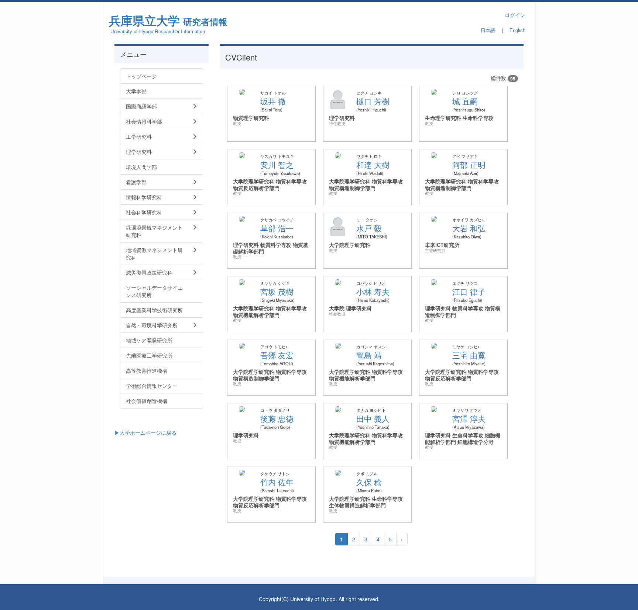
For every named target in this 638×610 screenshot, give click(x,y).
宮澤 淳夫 (469, 418)
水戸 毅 (369, 228)
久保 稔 (369, 481)
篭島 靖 (369, 355)
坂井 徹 (273, 101)
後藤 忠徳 (277, 418)
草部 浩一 (277, 228)
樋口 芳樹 (373, 101)
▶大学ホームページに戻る (145, 432)
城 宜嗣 (465, 101)
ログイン (515, 14)
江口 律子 (469, 291)
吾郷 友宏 (277, 355)
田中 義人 (373, 418)
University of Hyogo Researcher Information (157, 31)
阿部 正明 (469, 164)
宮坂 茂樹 (277, 291)
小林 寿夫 (373, 291)
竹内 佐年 (277, 481)
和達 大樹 (373, 164)
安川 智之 (277, 164)
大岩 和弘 (469, 228)
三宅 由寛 (469, 355)
